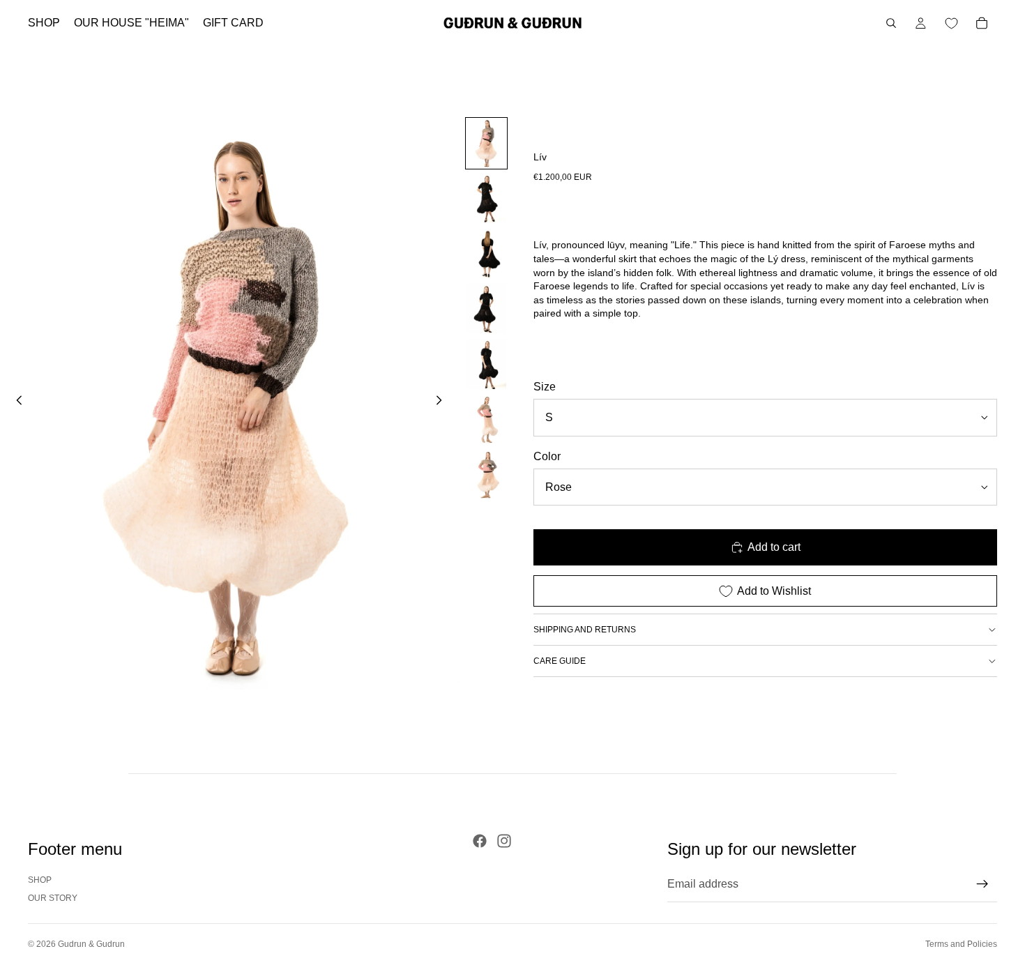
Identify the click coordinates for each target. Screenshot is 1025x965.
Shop (40, 880)
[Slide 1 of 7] (486, 143)
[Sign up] (982, 884)
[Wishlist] (951, 23)
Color (547, 456)
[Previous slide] (15, 403)
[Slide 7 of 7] (486, 474)
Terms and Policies (961, 944)
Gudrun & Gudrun (91, 944)
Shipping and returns (584, 630)
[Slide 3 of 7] (486, 253)
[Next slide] (443, 403)
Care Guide (559, 661)
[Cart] (981, 23)
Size (544, 387)
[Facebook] (479, 841)
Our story (52, 898)
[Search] (891, 23)
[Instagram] (504, 841)
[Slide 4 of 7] (486, 308)
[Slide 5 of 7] (486, 364)
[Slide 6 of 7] (486, 419)
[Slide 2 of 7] (486, 198)
